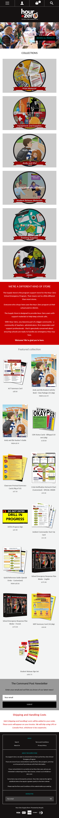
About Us (17, 745)
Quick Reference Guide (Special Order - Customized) (15, 579)
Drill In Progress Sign (15, 527)
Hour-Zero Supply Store (23, 808)
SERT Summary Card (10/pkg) (44, 624)
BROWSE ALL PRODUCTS (45, 38)
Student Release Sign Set (29, 671)
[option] (29, 35)
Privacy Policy (42, 745)
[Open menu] (7, 3)
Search (17, 742)
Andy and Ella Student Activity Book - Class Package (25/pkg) (44, 391)
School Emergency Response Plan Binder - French (15, 622)
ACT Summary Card (15, 389)
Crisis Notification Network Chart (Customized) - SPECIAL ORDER (43, 488)
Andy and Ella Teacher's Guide (15, 440)
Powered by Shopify (37, 808)
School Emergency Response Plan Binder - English (44, 578)
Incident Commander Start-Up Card (44, 533)
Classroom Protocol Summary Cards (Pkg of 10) (15, 487)
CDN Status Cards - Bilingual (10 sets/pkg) (43, 436)
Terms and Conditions (42, 742)
